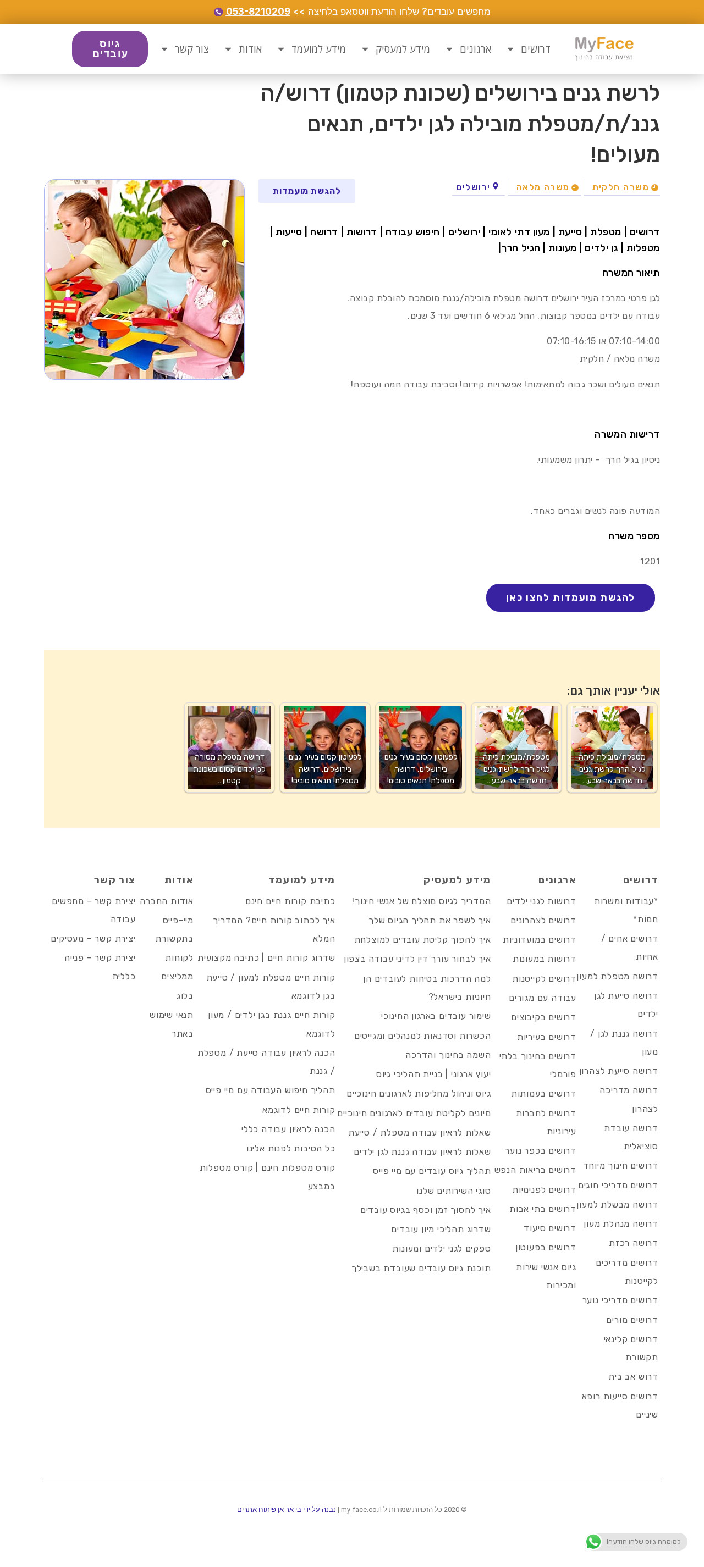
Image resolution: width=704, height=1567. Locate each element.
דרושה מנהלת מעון (621, 1224)
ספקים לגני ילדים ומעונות (441, 1248)
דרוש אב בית (633, 1376)
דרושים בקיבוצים (543, 1017)
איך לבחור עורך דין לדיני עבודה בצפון (417, 959)
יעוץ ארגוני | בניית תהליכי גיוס (433, 1074)
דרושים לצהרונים (543, 920)
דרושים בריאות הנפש (535, 1170)
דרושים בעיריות (546, 1037)
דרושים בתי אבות (542, 1209)
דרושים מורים (632, 1320)
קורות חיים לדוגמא (299, 1110)
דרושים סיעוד (550, 1228)
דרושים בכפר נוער (540, 1150)
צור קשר (192, 49)
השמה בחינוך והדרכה (448, 1055)
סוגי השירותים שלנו (453, 1191)
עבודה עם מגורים (542, 998)
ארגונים (475, 49)
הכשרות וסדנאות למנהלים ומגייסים (422, 1036)
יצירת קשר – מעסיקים (93, 938)
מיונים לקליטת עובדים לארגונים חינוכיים (414, 1113)
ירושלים (474, 187)
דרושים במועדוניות (539, 939)
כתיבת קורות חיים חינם (290, 901)
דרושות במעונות (544, 959)
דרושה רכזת (633, 1243)
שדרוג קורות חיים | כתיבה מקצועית (266, 958)
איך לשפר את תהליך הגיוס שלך (430, 920)
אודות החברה (167, 901)
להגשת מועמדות (307, 191)
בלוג (185, 995)
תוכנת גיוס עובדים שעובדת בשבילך (421, 1268)
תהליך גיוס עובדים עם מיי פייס (432, 1171)
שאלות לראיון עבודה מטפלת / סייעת (419, 1132)
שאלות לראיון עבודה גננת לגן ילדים (422, 1152)
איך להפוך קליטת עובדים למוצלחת (422, 939)
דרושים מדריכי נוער (620, 1300)
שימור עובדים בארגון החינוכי (436, 1016)
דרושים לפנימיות (544, 1189)
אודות (250, 49)
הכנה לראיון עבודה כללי (288, 1129)
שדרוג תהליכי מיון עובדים (441, 1229)
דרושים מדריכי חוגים (618, 1185)
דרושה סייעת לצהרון (618, 1071)
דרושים (536, 49)
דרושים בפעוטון (545, 1247)
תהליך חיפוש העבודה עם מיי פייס (271, 1090)
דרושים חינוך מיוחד (620, 1165)
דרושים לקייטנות (544, 978)
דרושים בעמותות (543, 1093)
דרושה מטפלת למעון (617, 976)
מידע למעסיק (403, 49)
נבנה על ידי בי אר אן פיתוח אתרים (286, 1509)
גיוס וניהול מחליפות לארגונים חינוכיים (418, 1093)
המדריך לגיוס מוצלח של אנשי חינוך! (421, 901)
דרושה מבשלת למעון (617, 1204)
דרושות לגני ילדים (541, 901)
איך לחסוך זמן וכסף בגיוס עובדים (425, 1210)
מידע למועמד (319, 49)
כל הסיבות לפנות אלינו (291, 1148)
